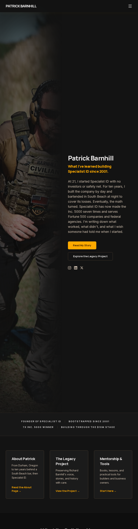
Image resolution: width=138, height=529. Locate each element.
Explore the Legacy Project (90, 256)
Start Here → (108, 491)
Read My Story (82, 245)
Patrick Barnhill (21, 6)
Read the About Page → (22, 489)
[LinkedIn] (75, 267)
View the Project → (68, 491)
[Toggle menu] (130, 6)
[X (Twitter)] (81, 267)
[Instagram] (69, 267)
